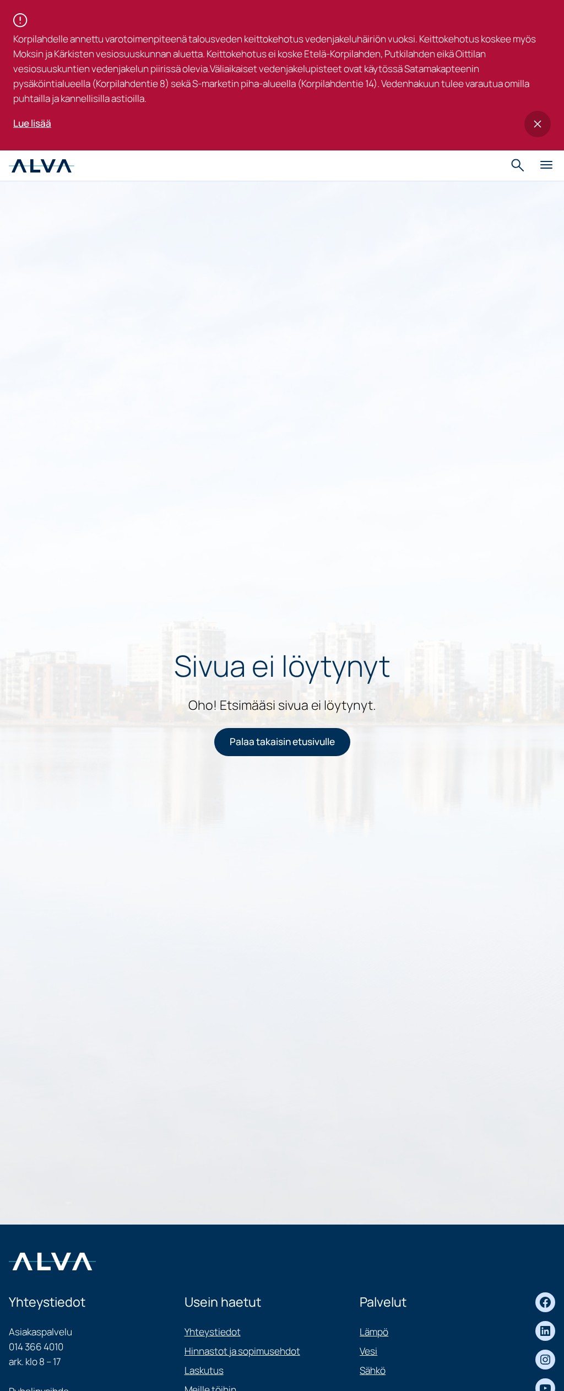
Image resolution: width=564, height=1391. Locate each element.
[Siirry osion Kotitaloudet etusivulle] (41, 165)
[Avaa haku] (519, 165)
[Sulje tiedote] (537, 124)
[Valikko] (546, 165)
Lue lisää (32, 123)
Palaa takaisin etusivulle (282, 741)
